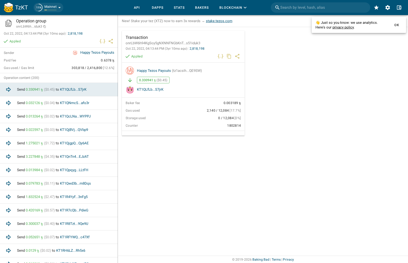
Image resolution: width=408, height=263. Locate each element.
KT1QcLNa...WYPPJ (75, 116)
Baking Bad (260, 259)
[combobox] (320, 7)
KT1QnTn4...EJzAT (74, 156)
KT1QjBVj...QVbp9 (74, 130)
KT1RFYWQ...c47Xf (74, 237)
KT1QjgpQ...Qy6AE (74, 143)
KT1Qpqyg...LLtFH (74, 170)
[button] (48, 7)
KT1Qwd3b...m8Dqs (75, 183)
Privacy (288, 259)
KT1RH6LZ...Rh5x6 (70, 250)
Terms (276, 259)
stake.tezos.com (219, 21)
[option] (59, 89)
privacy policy (343, 27)
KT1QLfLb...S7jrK (150, 89)
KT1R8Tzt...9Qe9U (74, 224)
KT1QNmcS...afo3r (74, 103)
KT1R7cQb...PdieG (74, 210)
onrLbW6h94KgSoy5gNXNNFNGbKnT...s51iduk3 (163, 43)
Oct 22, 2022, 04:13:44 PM (156, 48)
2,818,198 (197, 48)
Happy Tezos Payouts (169, 71)
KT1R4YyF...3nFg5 (74, 197)
